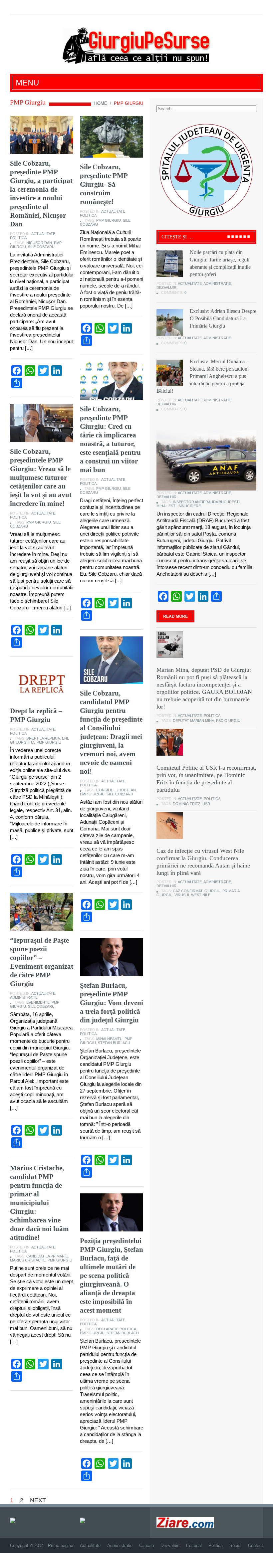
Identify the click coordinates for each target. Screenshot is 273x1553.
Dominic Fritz (186, 804)
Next (38, 1500)
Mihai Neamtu (109, 1039)
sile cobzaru (41, 247)
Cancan (146, 1545)
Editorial (194, 1545)
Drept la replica (43, 738)
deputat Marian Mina (193, 721)
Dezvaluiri (166, 287)
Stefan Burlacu (114, 1043)
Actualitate (43, 234)
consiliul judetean (116, 790)
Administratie (24, 997)
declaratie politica (116, 1329)
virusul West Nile (192, 895)
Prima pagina (60, 1545)
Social (235, 1545)
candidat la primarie (47, 1256)
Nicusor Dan (39, 243)
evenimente (38, 1002)
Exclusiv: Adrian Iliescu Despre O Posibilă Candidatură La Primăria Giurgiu (223, 318)
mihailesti (166, 506)
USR (206, 804)
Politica (18, 238)
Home (100, 103)
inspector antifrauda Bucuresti (206, 502)
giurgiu (212, 891)
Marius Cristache (28, 1260)
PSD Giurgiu (228, 721)
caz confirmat (187, 891)
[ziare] (87, 1519)
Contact (255, 1545)
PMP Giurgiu (108, 220)
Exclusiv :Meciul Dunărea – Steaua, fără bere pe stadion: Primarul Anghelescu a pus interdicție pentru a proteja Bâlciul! (202, 376)
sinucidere (189, 506)
